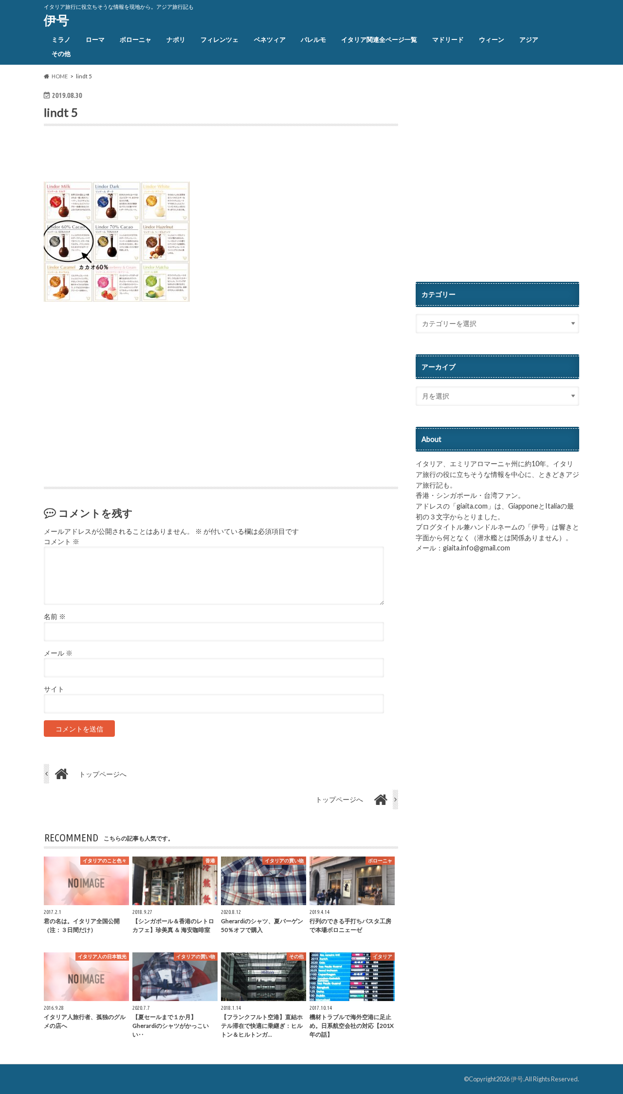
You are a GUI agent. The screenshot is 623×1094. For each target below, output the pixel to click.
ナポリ (175, 39)
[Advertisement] (158, 156)
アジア (528, 39)
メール (58, 653)
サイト (54, 689)
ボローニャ (135, 39)
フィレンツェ (219, 39)
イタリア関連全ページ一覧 (379, 39)
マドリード (448, 39)
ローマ (95, 39)
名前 (55, 616)
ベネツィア (270, 39)
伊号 (56, 20)
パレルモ (313, 39)
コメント (61, 542)
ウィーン (491, 39)
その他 (61, 53)
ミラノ (61, 39)
